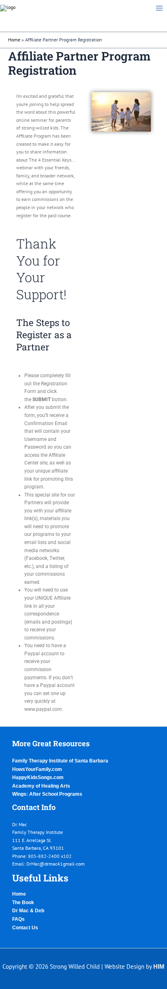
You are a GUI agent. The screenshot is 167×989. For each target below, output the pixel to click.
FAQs (18, 919)
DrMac (32, 864)
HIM (159, 966)
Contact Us (25, 928)
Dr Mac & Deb (28, 910)
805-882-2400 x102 (50, 856)
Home (14, 40)
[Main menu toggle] (159, 8)
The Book (23, 902)
